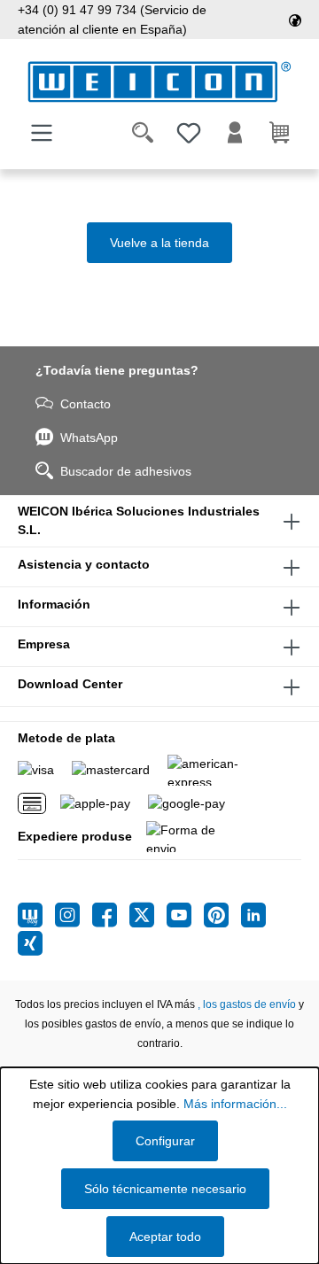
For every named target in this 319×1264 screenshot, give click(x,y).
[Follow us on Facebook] (110, 915)
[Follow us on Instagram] (73, 915)
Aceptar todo (165, 1236)
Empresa (44, 644)
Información (54, 604)
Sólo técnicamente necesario (165, 1189)
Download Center (70, 684)
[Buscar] (143, 133)
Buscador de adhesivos (125, 471)
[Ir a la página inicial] (159, 82)
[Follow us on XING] (30, 943)
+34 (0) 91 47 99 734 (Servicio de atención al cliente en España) (112, 19)
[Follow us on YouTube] (185, 915)
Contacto (85, 404)
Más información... (235, 1104)
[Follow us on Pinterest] (222, 915)
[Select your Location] (295, 19)
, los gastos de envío (247, 1004)
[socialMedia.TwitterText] (148, 915)
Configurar (165, 1141)
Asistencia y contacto (84, 564)
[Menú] (42, 133)
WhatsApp (89, 437)
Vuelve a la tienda (159, 243)
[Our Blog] (36, 915)
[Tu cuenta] (235, 133)
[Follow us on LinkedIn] (253, 915)
